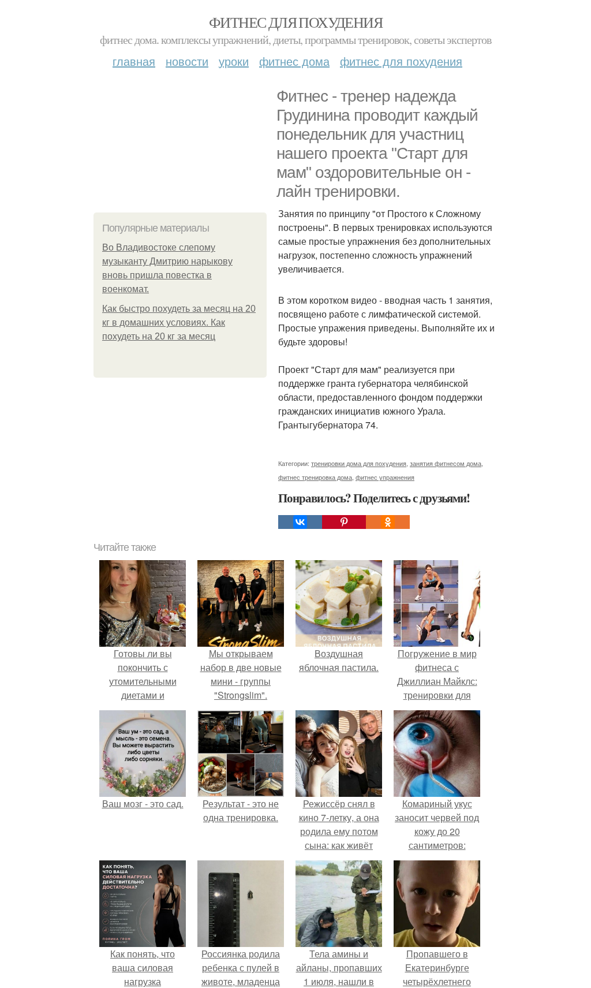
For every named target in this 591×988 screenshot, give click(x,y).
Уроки (234, 61)
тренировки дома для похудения (358, 463)
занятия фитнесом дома (445, 463)
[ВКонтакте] (300, 522)
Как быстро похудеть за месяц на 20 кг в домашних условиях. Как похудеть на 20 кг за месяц (179, 322)
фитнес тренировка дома (315, 477)
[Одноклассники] (388, 522)
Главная (134, 61)
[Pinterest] (344, 522)
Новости (187, 61)
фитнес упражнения (385, 477)
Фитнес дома (294, 61)
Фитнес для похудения (295, 22)
